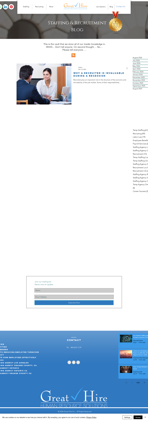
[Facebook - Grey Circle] (69, 362)
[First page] (126, 382)
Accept (138, 417)
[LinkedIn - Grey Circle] (78, 362)
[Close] (145, 417)
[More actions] (127, 68)
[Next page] (144, 382)
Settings (127, 417)
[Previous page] (132, 382)
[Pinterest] (11, 6)
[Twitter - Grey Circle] (74, 362)
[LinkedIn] (5, 6)
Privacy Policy (91, 417)
